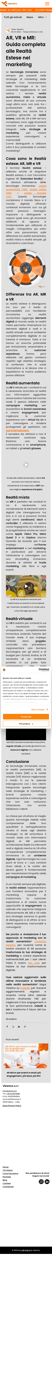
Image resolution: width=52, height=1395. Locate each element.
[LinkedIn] (47, 1181)
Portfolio (7, 1176)
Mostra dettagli (37, 709)
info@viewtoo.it (10, 1091)
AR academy (11, 1019)
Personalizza (24, 724)
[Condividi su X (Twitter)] (13, 1026)
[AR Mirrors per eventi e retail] (26, 1055)
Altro (41, 17)
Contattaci (8, 1186)
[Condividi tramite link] (25, 1026)
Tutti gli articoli (13, 17)
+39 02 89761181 (13, 1093)
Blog (5, 1180)
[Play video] (26, 465)
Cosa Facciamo (10, 1173)
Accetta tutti (26, 717)
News (30, 17)
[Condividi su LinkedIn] (19, 1026)
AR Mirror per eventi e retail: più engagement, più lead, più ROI (24, 1074)
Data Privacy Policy (12, 1105)
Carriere (7, 1183)
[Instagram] (41, 1181)
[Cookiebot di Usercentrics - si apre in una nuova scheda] (38, 669)
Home (5, 1167)
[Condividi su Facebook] (7, 1026)
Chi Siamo (8, 1170)
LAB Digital (26, 1250)
